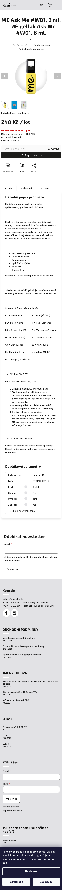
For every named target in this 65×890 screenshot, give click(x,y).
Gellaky (37, 487)
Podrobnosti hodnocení (31, 49)
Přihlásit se (12, 569)
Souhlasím (46, 882)
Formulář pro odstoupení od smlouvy (24, 646)
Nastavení (31, 871)
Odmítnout (16, 882)
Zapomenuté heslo (12, 810)
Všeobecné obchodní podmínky (20, 638)
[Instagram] (14, 613)
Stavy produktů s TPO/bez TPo (20, 692)
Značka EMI (39, 475)
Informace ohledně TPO (16, 700)
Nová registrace (11, 806)
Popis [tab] (8, 188)
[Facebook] (6, 613)
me (31, 39)
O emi (6, 735)
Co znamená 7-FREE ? (15, 727)
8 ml (35, 493)
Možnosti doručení (11, 137)
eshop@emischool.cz (14, 599)
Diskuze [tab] (45, 188)
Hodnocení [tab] (26, 188)
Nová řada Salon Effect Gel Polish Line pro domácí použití (31, 682)
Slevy (6, 744)
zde (4, 863)
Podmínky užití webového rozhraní (22, 654)
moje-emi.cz (9, 840)
